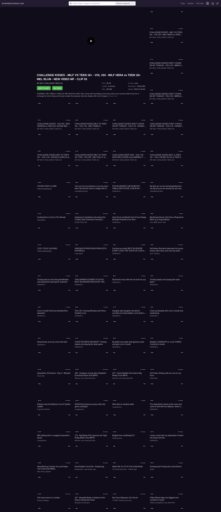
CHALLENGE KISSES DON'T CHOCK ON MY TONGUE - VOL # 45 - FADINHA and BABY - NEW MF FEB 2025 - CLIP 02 (166, 125)
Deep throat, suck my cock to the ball (52, 342)
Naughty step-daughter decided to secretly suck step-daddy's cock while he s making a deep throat (128, 312)
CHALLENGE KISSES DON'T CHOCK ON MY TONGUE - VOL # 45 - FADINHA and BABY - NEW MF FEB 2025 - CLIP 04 (128, 125)
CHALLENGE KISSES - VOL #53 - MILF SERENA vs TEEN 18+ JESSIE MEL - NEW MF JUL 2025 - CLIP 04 (53, 125)
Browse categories (123, 3)
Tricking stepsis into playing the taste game (165, 281)
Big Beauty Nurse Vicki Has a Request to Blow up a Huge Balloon (166, 218)
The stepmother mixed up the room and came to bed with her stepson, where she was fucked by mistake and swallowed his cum (166, 405)
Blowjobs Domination (82, 503)
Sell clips (200, 3)
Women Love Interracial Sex (85, 378)
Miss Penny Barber (44, 471)
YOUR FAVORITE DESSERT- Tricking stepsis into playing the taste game (90, 343)
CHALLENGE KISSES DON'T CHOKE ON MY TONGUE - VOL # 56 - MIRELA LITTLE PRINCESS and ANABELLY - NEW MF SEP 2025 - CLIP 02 (165, 95)
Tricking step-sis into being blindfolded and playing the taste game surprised (52, 281)
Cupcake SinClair (43, 409)
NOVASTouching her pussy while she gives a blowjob (90, 405)
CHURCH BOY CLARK (47, 186)
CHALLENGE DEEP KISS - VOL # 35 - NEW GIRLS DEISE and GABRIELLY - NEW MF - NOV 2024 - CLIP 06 (128, 156)
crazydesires (79, 409)
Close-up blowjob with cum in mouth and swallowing (166, 312)
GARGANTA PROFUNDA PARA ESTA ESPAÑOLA (90, 249)
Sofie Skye (154, 378)
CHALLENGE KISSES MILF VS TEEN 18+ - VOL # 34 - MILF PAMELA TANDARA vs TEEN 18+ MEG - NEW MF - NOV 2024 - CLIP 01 (92, 125)
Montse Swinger (43, 500)
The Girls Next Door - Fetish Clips (124, 469)
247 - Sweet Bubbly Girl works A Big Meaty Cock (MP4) (127, 374)
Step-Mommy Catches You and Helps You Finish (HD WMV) (52, 468)
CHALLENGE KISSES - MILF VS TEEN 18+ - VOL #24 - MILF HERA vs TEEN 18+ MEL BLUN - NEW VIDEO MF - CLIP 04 (166, 33)
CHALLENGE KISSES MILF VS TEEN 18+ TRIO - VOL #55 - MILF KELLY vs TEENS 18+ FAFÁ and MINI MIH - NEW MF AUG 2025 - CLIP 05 (91, 156)
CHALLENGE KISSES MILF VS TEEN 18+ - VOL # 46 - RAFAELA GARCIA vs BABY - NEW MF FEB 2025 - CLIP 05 (53, 156)
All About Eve (117, 438)
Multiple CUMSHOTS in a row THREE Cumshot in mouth (165, 343)
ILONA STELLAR (81, 222)
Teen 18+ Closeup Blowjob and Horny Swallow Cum (90, 312)
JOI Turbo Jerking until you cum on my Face (165, 374)
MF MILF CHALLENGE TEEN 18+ (50, 83)
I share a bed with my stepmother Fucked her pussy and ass (166, 436)
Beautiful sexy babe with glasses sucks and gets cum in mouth (128, 343)
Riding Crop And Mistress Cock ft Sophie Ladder (53, 405)
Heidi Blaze (41, 220)
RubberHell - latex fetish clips (85, 469)
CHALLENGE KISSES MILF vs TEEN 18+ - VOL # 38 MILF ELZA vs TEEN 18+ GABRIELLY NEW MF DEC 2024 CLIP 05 (166, 156)
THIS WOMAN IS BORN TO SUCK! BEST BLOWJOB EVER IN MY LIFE (90, 281)
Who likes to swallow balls (123, 404)
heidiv (152, 469)
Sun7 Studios (155, 253)
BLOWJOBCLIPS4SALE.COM (13, 3)
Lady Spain (79, 253)
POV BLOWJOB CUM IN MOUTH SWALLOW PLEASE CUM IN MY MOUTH (126, 187)
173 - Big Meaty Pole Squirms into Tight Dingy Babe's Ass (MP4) (91, 436)
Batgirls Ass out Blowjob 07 (123, 435)
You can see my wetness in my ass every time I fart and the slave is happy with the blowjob (91, 187)
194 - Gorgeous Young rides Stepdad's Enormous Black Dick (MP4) (90, 374)
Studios (190, 3)
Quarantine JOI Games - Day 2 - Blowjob (53, 373)
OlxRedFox (116, 191)
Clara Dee (41, 376)
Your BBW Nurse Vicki (158, 222)
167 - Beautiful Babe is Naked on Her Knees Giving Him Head (90, 499)
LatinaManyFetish (81, 191)
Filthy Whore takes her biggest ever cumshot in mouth (164, 499)
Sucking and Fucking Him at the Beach (166, 467)
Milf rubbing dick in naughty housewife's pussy (53, 436)
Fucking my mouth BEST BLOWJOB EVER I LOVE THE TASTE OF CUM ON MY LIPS (128, 249)
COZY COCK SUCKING (47, 248)
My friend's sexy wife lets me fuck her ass (129, 280)
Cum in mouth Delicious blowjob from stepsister (52, 312)
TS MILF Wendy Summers (122, 500)
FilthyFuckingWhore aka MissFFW (162, 503)
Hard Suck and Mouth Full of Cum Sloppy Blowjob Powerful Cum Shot (129, 218)
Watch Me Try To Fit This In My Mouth (127, 467)
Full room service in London (48, 498)
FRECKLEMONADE (44, 189)
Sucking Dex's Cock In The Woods (51, 217)
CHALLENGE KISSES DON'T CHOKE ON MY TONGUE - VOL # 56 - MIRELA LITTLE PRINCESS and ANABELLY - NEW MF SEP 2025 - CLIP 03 (165, 64)
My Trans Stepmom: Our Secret (125, 498)
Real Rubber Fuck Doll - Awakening (89, 467)
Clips (183, 3)
